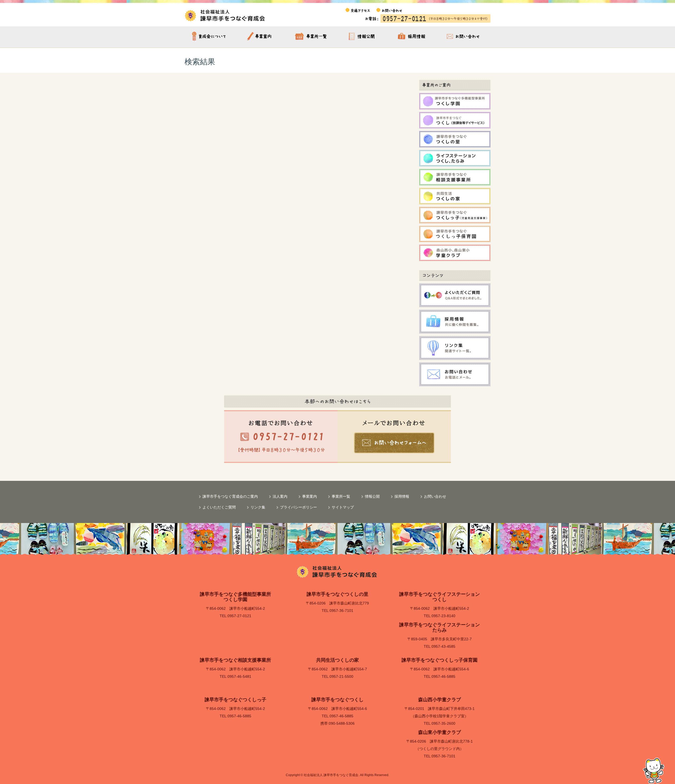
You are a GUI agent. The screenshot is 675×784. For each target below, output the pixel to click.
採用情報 (413, 36)
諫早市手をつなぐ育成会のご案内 (210, 36)
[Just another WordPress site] (225, 15)
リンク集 (257, 507)
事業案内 (260, 36)
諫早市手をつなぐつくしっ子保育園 (440, 660)
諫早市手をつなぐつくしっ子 (235, 699)
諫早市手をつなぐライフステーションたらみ (439, 627)
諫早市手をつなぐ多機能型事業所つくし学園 (235, 597)
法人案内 (280, 496)
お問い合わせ (463, 36)
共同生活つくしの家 (337, 660)
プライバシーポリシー (298, 507)
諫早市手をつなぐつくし (337, 699)
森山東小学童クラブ (439, 732)
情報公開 (362, 36)
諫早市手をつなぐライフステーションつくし (439, 597)
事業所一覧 (311, 36)
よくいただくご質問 (219, 507)
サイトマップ (343, 507)
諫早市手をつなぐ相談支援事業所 (235, 660)
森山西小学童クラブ (439, 699)
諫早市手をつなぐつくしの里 (337, 594)
